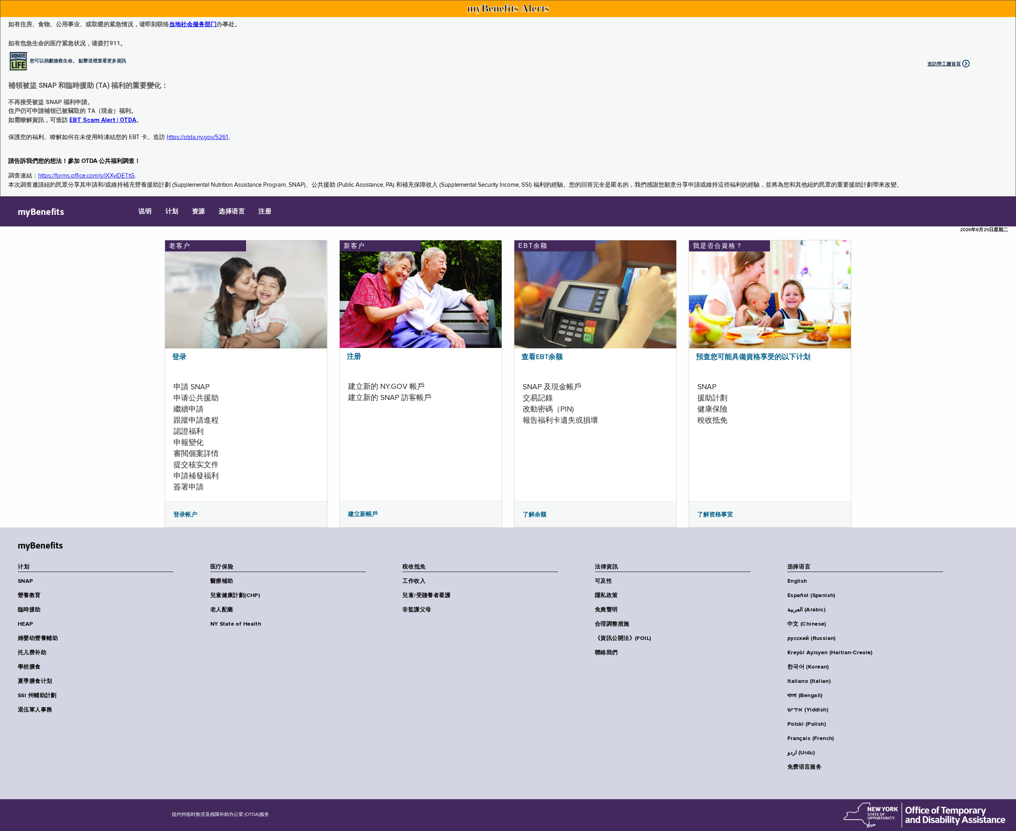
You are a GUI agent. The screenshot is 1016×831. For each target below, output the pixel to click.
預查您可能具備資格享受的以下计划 (753, 357)
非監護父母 (416, 610)
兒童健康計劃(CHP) (235, 595)
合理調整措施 (612, 624)
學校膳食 (29, 667)
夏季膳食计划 (35, 681)
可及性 (603, 581)
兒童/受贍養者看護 (426, 595)
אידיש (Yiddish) (807, 710)
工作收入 (413, 581)
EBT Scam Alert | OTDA (102, 120)
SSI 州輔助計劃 (37, 695)
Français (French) (810, 738)
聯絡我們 (606, 652)
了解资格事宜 (715, 514)
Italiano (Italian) (809, 681)
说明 (145, 212)
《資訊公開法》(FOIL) (623, 638)
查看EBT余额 (542, 357)
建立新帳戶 (363, 514)
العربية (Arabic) (806, 610)
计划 (172, 212)
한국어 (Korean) (808, 667)
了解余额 (534, 514)
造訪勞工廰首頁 (944, 64)
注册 (264, 212)
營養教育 (29, 595)
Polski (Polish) (806, 724)
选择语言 (232, 212)
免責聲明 (606, 610)
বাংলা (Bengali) (805, 695)
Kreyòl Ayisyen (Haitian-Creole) (830, 652)
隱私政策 (606, 595)
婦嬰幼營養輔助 (38, 638)
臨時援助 (29, 610)
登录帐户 (185, 514)
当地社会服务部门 (193, 24)
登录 (179, 357)
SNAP (25, 581)
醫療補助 (221, 581)
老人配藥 (221, 610)
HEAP (25, 624)
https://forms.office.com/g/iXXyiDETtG (86, 176)
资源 (198, 212)
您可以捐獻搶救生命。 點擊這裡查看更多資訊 (78, 60)
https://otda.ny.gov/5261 (197, 137)
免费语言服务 (804, 767)
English (797, 581)
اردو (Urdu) (801, 753)
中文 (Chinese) (806, 624)
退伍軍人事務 (35, 710)
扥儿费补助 (32, 652)
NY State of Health (236, 624)
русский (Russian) (811, 638)
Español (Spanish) (811, 595)
